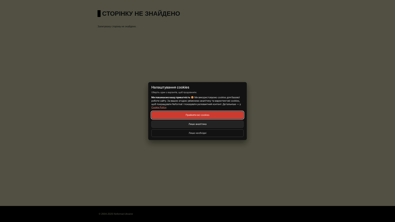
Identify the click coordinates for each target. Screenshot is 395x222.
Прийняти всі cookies (197, 114)
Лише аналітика (197, 124)
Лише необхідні (197, 133)
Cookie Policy (158, 107)
